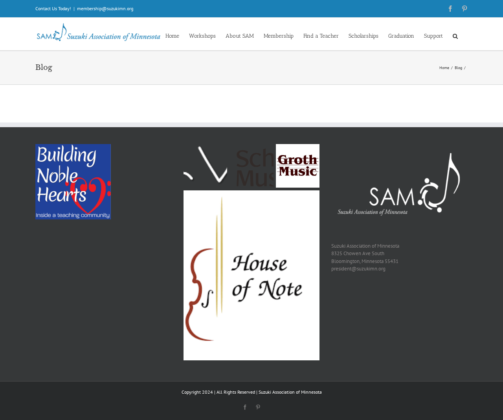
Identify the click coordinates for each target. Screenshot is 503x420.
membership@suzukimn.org (105, 8)
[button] (455, 35)
